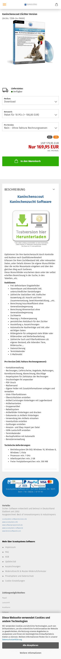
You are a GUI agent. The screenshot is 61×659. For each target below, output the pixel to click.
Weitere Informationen (30, 653)
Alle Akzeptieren (30, 645)
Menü (4, 4)
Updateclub (10, 561)
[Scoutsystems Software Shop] (30, 4)
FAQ (7, 552)
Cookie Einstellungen (15, 581)
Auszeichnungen (12, 566)
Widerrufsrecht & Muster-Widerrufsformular (25, 571)
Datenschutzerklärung (12, 639)
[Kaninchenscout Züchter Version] (30, 42)
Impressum (10, 547)
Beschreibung (14, 189)
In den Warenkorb (31, 161)
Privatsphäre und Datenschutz (19, 576)
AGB (7, 557)
